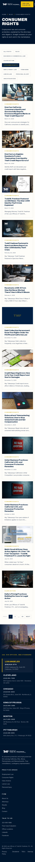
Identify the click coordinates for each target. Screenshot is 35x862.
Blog (11, 14)
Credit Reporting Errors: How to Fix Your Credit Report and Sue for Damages (17, 375)
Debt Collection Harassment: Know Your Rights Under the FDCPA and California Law (17, 333)
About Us (5, 798)
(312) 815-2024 (9, 692)
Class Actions (6, 781)
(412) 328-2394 (9, 733)
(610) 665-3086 (9, 705)
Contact (4, 811)
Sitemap (30, 851)
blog (18, 51)
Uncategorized (10, 78)
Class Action (9, 60)
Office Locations (7, 829)
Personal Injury (22, 74)
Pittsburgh (10, 730)
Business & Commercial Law (14, 56)
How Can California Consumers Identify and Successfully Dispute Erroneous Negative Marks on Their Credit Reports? (17, 111)
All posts (7, 51)
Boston (7, 716)
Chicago (8, 689)
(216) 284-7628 (9, 678)
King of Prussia (12, 702)
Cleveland (9, 675)
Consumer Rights (11, 65)
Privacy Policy (4, 853)
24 (22, 616)
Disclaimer (15, 851)
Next (28, 616)
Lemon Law (8, 74)
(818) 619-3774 (11, 664)
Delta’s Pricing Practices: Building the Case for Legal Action (16, 596)
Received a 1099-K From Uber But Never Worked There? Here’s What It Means (17, 290)
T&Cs (23, 851)
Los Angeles (12, 661)
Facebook (5, 835)
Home (4, 14)
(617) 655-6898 (9, 719)
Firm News (25, 69)
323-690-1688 (7, 822)
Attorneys (5, 802)
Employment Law (10, 69)
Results (4, 805)
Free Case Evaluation (26, 4)
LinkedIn (5, 832)
